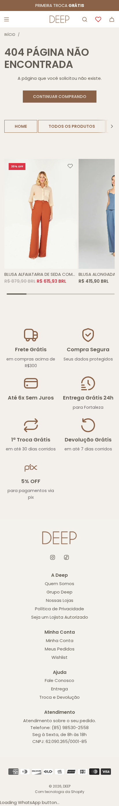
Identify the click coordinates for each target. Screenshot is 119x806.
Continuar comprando (59, 96)
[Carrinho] (111, 19)
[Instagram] (52, 557)
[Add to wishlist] (70, 166)
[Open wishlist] (98, 19)
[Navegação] (6, 19)
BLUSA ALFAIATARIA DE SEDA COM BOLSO (38, 274)
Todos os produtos (72, 126)
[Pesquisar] (84, 19)
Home (21, 126)
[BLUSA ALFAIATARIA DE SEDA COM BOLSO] (41, 214)
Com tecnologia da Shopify (59, 791)
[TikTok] (66, 557)
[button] (112, 126)
